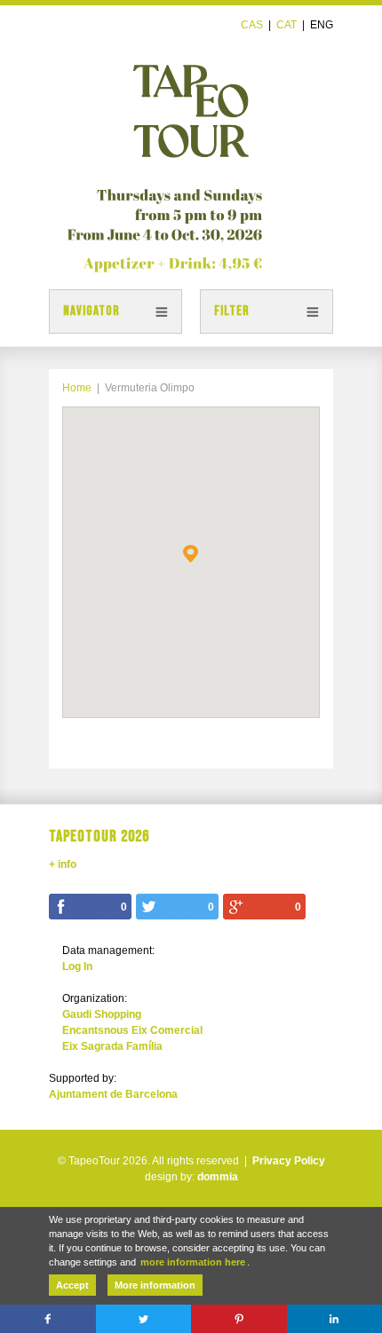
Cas (252, 25)
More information (155, 1285)
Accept (72, 1285)
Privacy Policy (288, 1161)
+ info (62, 864)
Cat (286, 25)
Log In (77, 966)
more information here (192, 1262)
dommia (217, 1177)
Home (77, 388)
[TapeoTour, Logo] (191, 102)
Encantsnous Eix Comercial (132, 1030)
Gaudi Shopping (101, 1014)
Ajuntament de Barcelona (113, 1094)
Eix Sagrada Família (112, 1046)
